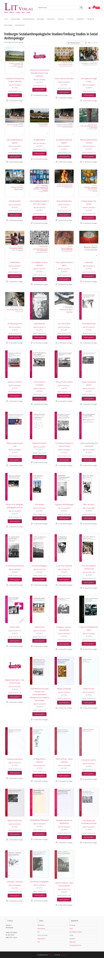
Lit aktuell (70, 19)
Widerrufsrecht (41, 939)
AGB (39, 942)
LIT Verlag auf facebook (75, 945)
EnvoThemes (63, 955)
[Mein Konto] (89, 7)
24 (91, 43)
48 (94, 43)
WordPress (50, 955)
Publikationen (15, 19)
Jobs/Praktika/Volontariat (75, 932)
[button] (14, 100)
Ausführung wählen (15, 95)
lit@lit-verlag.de (13, 937)
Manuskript (80, 19)
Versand (14, 91)
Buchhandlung (19, 25)
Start (6, 19)
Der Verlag (90, 19)
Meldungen (40, 19)
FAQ (39, 932)
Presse (71, 928)
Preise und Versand (43, 935)
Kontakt (71, 935)
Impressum (72, 939)
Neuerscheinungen (28, 19)
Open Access (51, 19)
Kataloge (61, 19)
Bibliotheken (8, 25)
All (97, 43)
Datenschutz (72, 942)
